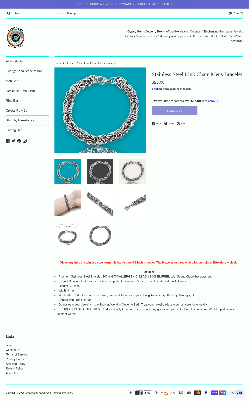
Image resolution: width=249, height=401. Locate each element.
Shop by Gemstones (27, 120)
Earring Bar (14, 130)
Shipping (157, 88)
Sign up (71, 13)
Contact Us (13, 349)
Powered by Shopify (62, 392)
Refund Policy (15, 368)
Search (10, 345)
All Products (14, 61)
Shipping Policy (15, 363)
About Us (12, 373)
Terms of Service (16, 354)
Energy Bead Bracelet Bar (24, 71)
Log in (58, 13)
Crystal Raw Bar (17, 110)
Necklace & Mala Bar (20, 91)
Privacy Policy (15, 359)
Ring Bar (12, 100)
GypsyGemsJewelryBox (38, 392)
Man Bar (12, 81)
